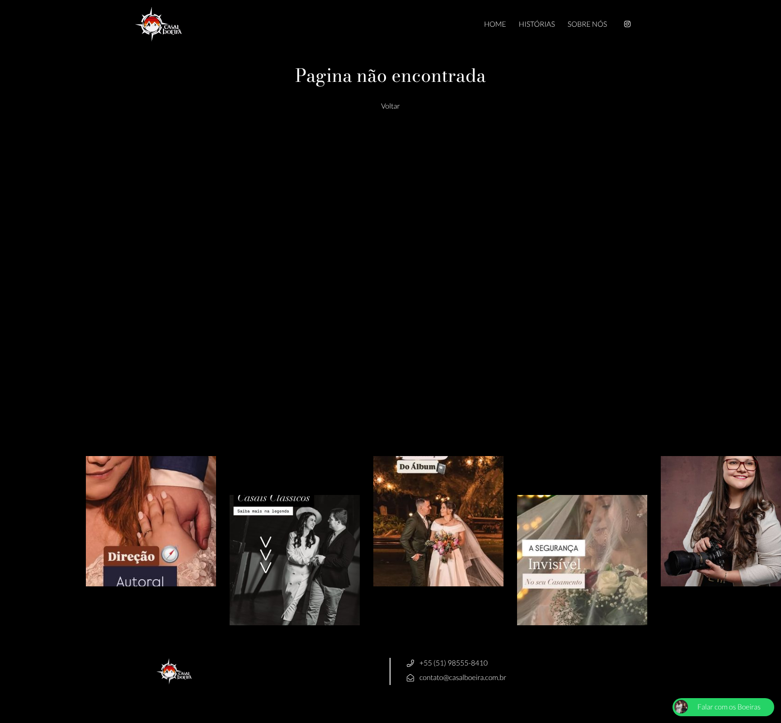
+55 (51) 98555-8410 (453, 663)
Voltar (390, 106)
